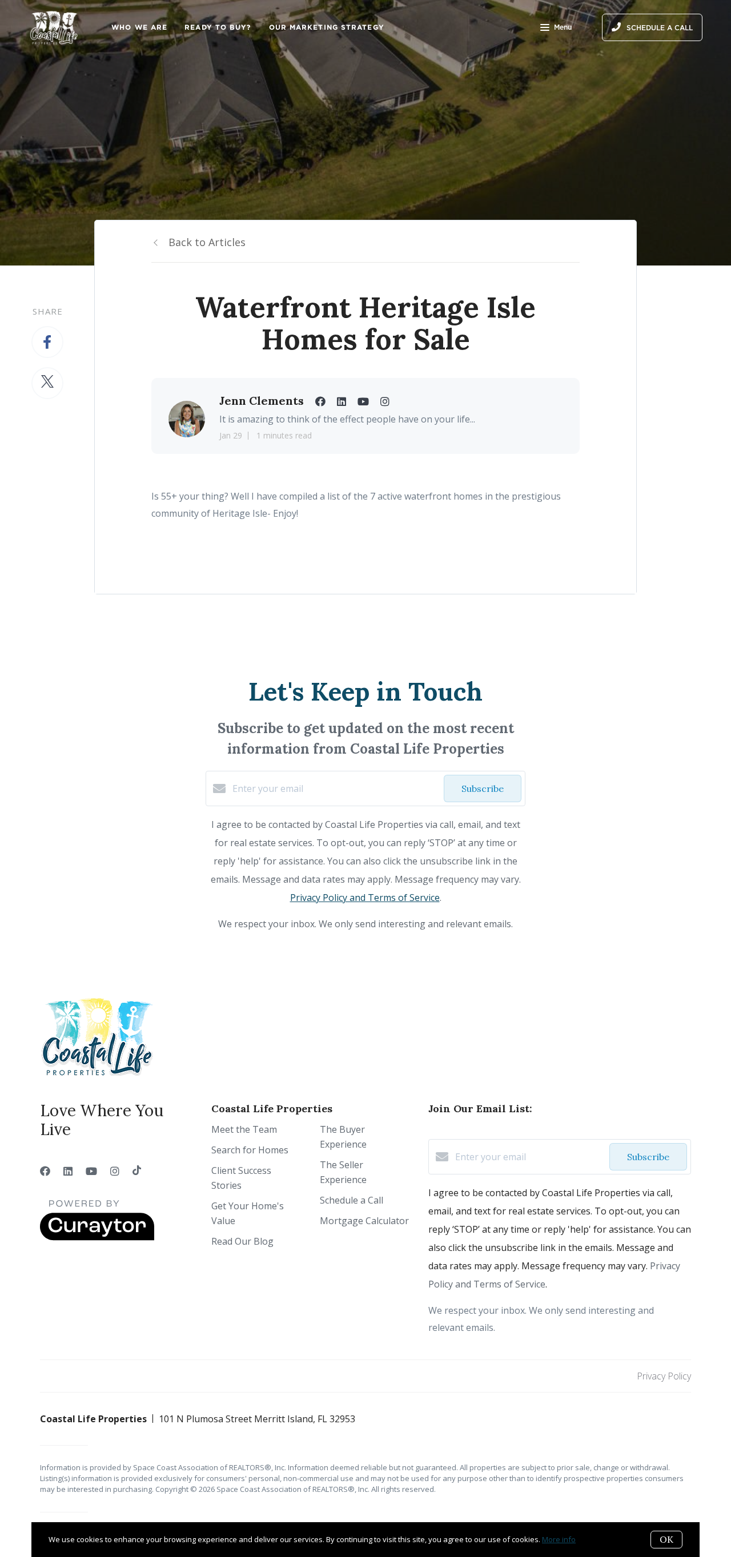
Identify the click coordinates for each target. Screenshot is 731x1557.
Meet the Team (244, 1129)
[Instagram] (114, 1171)
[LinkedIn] (68, 1171)
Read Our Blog (242, 1241)
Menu (563, 27)
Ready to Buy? (217, 27)
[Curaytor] (97, 1237)
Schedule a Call (351, 1200)
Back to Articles (207, 242)
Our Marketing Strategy (326, 27)
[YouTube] (91, 1171)
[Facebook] (45, 1171)
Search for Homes (249, 1150)
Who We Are (139, 27)
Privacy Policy (664, 1376)
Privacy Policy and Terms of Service (365, 897)
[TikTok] (136, 1171)
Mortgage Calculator (364, 1220)
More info (559, 1539)
